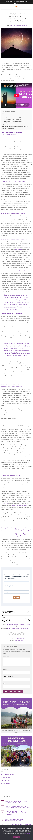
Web (4, 683)
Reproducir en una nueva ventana (15, 624)
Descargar (27, 624)
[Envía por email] (18, 633)
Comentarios (8, 815)
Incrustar (19, 626)
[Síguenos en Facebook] (12, 3)
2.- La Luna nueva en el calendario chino (12, 119)
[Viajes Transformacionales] (16, 6)
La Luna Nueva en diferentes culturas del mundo (13, 116)
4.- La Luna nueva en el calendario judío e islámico (14, 122)
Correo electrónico (17, 628)
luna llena (23, 74)
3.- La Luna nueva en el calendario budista (13, 121)
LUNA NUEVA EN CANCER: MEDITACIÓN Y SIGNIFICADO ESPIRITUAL (17, 801)
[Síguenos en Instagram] (14, 3)
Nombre (5, 669)
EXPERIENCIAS (5, 777)
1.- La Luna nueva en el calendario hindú (12, 117)
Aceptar (16, 837)
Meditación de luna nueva (8, 128)
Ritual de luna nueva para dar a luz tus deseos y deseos (15, 126)
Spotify (9, 628)
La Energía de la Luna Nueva (8, 124)
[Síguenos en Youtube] (18, 3)
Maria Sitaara (23, 25)
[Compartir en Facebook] (12, 633)
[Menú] (31, 7)
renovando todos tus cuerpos (19, 505)
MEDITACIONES (16, 12)
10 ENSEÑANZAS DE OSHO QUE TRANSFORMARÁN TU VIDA (14, 820)
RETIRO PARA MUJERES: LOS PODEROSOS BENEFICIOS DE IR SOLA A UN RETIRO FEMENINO (17, 813)
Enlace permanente (19, 640)
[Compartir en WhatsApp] (9, 633)
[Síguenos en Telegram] (20, 3)
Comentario (6, 656)
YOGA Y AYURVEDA (6, 783)
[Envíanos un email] (17, 3)
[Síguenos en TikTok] (15, 3)
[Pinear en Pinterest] (20, 633)
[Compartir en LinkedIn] (23, 633)
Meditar (5, 503)
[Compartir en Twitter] (15, 633)
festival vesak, (18, 249)
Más (26, 628)
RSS (24, 628)
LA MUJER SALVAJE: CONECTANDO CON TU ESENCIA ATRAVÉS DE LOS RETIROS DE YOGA (17, 807)
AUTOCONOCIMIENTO (7, 774)
